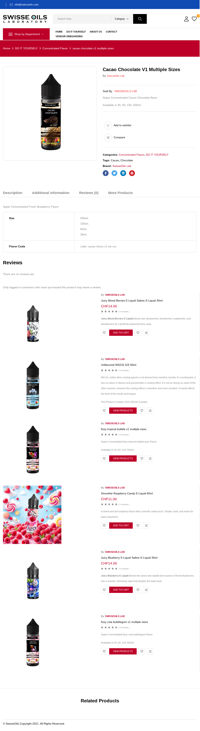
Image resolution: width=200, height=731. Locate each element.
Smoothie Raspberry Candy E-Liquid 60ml (127, 493)
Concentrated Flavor (55, 48)
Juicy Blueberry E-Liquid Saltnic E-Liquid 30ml (129, 557)
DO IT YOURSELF (26, 48)
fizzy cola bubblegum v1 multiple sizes (124, 621)
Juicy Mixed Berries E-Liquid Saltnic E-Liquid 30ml (132, 300)
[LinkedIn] (123, 173)
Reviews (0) (88, 193)
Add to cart (121, 332)
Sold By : (108, 91)
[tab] (12, 193)
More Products (120, 193)
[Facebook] (106, 173)
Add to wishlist (122, 125)
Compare (119, 137)
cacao (115, 160)
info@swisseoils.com (27, 4)
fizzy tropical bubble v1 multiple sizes (123, 429)
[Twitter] (114, 173)
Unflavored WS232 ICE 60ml (118, 364)
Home (6, 48)
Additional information (50, 193)
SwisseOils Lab (115, 75)
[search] (140, 19)
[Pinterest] (132, 173)
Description (12, 193)
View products (123, 410)
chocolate (126, 160)
